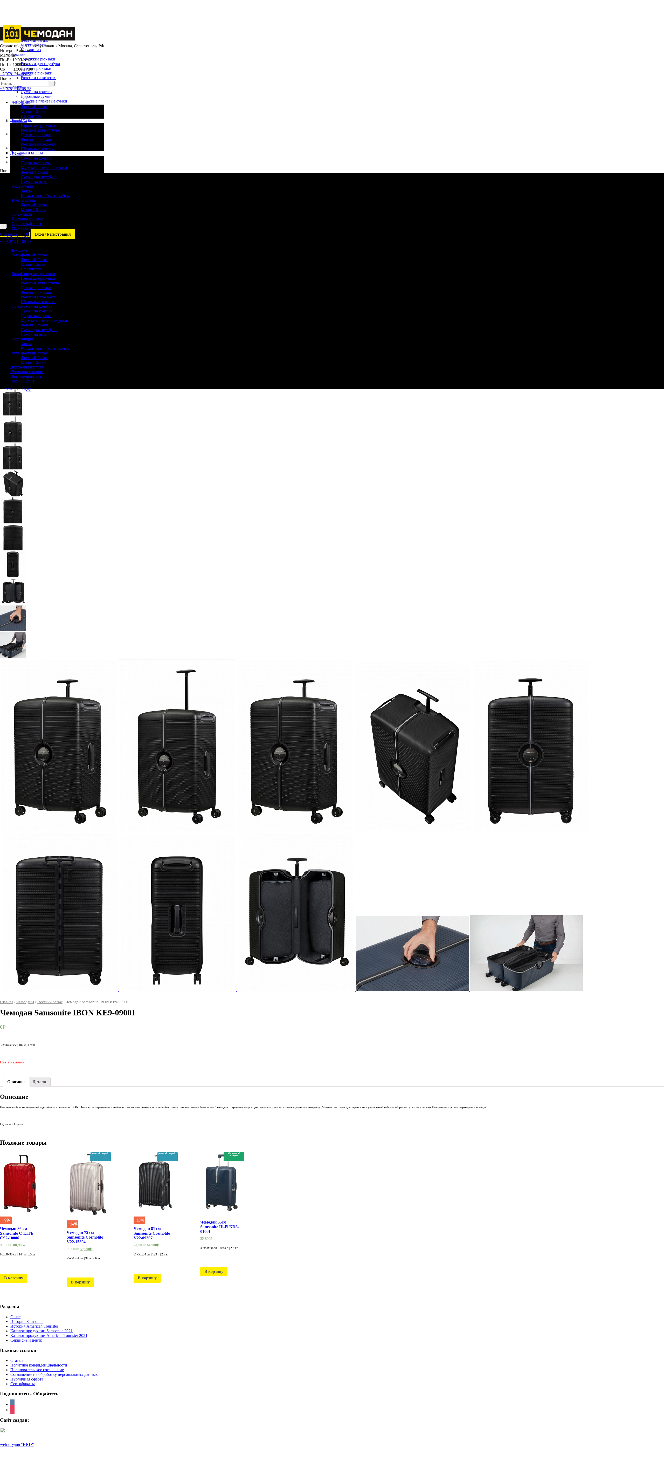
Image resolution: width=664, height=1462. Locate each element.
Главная (6, 1002)
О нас (15, 1317)
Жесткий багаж (50, 1002)
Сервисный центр (26, 1340)
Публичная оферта (26, 1379)
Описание (16, 1082)
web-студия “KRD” (17, 1444)
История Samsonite (26, 1321)
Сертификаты (22, 1384)
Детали (39, 1082)
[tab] (16, 1082)
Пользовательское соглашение (37, 1370)
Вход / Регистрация (53, 234)
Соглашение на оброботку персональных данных (54, 1374)
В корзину (13, 1278)
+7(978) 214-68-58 (15, 74)
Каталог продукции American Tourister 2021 (48, 1335)
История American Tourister (34, 1326)
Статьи (16, 1360)
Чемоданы (25, 1002)
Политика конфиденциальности (38, 1365)
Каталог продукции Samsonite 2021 (41, 1331)
